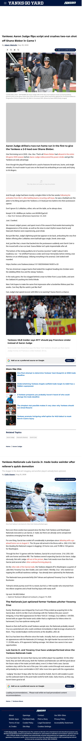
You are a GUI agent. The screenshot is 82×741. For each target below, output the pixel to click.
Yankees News (17, 701)
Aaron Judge (10, 437)
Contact (41, 715)
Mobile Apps (14, 719)
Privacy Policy (59, 719)
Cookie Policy (28, 723)
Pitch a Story (43, 719)
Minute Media (12, 732)
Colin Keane (10, 474)
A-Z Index (12, 726)
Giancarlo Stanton (22, 437)
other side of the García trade (23, 567)
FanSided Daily (28, 719)
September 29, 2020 (38, 216)
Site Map (26, 726)
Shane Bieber (49, 154)
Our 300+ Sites (60, 715)
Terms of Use (14, 723)
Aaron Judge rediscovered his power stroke (47, 157)
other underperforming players (38, 562)
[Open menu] (5, 3)
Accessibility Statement (63, 723)
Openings (26, 715)
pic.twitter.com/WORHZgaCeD (35, 213)
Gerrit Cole (33, 437)
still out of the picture (35, 559)
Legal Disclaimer (44, 723)
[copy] (18, 49)
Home (8, 446)
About (11, 715)
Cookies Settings (44, 726)
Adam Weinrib (11, 45)
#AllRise (19, 213)
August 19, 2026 (45, 597)
